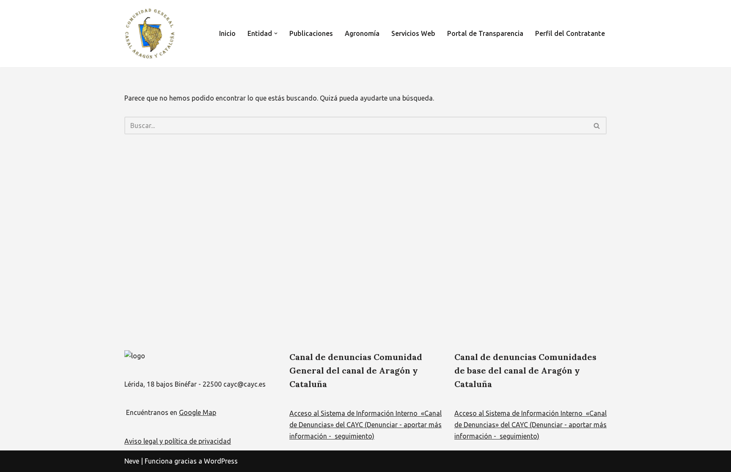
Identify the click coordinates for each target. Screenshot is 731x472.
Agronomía (362, 33)
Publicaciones (311, 33)
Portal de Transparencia (485, 33)
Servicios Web (413, 33)
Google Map (197, 412)
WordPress (221, 461)
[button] (276, 33)
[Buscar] (597, 125)
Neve (131, 461)
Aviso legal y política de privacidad (177, 441)
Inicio (227, 33)
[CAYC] (149, 34)
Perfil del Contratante (570, 33)
